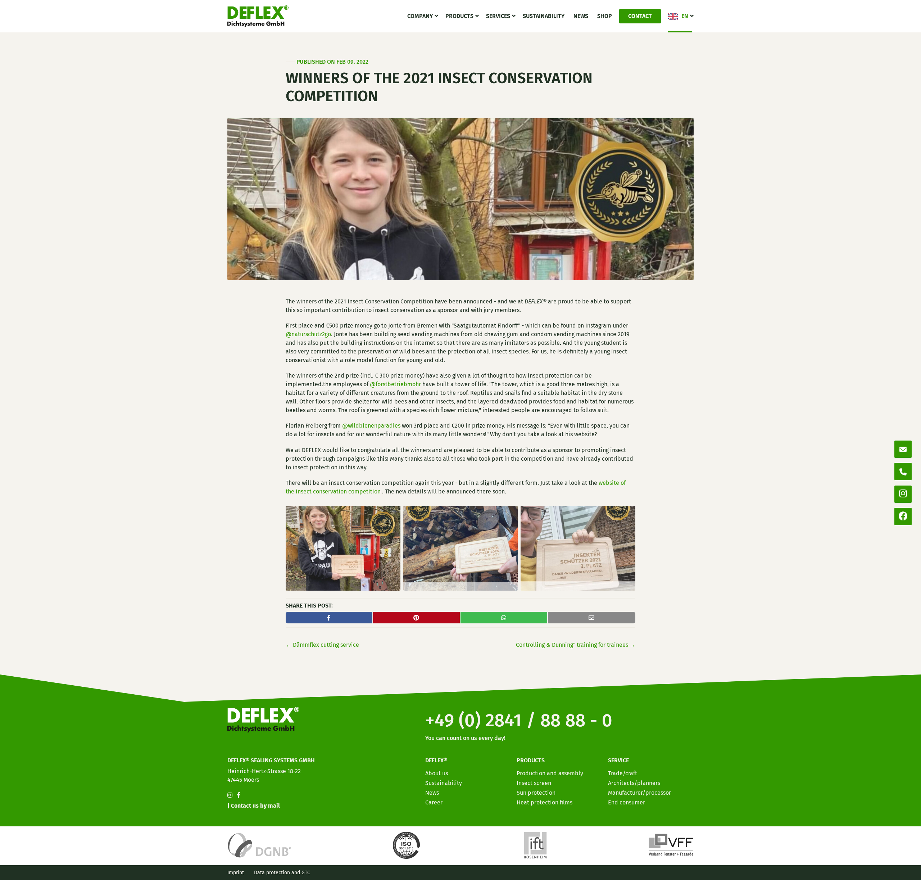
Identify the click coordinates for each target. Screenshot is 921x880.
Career (434, 802)
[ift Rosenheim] (535, 844)
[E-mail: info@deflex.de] (903, 449)
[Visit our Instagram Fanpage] (229, 795)
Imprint (235, 873)
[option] (874, 874)
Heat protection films (544, 802)
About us (436, 773)
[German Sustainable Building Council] (259, 844)
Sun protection (536, 792)
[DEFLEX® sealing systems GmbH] (258, 16)
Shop (604, 16)
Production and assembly (550, 773)
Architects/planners (634, 783)
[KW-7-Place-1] (343, 547)
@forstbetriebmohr (395, 384)
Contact (640, 16)
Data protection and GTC (282, 873)
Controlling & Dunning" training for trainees (575, 644)
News (580, 16)
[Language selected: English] (889, 873)
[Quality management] (407, 844)
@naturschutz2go (308, 334)
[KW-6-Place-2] (460, 547)
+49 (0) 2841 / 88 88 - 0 (518, 720)
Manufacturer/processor (639, 792)
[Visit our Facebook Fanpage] (238, 795)
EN (684, 16)
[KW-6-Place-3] (578, 547)
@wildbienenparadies (371, 425)
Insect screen (534, 783)
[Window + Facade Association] (671, 844)
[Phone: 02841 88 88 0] (903, 471)
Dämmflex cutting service (322, 644)
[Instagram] (903, 494)
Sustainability (543, 16)
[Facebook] (903, 516)
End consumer (626, 802)
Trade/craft (622, 773)
